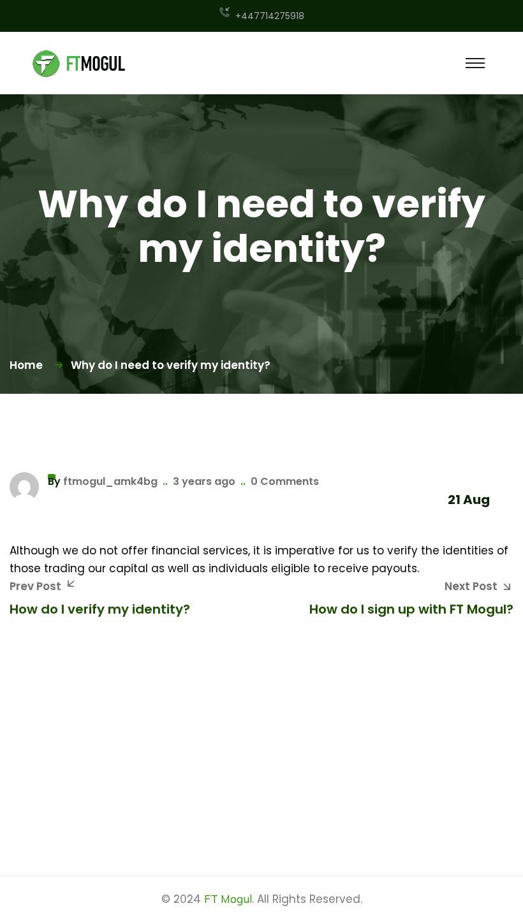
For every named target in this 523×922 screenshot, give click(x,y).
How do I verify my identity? (100, 609)
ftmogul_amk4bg (110, 481)
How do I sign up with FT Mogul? (411, 609)
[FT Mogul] (80, 62)
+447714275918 (269, 16)
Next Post (471, 586)
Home (29, 365)
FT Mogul (228, 898)
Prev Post (35, 586)
